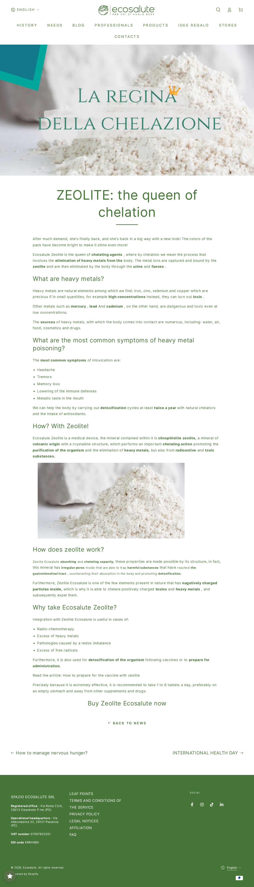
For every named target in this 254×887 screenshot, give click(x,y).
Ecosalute (41, 438)
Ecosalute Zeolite (48, 254)
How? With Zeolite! (61, 426)
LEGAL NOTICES (83, 821)
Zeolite (57, 438)
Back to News (130, 723)
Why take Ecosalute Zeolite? (75, 607)
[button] (218, 10)
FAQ (72, 834)
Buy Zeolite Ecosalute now (127, 703)
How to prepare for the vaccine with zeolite (101, 675)
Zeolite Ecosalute (46, 562)
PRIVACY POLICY (84, 814)
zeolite (74, 549)
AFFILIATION (80, 828)
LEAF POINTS (81, 794)
